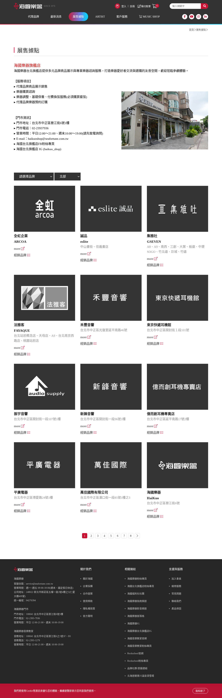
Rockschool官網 (135, 653)
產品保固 (176, 608)
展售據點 (201, 29)
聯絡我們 (176, 601)
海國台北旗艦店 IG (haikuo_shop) (38, 149)
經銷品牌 (20, 255)
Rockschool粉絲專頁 (137, 661)
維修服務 (176, 586)
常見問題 (176, 593)
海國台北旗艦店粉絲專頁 (140, 586)
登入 (123, 6)
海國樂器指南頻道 (137, 601)
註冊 (132, 6)
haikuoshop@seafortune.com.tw (48, 138)
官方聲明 (88, 616)
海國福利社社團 (135, 593)
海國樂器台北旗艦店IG (139, 631)
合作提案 (88, 593)
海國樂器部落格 (135, 616)
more (17, 248)
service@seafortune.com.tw (39, 583)
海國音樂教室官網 (137, 638)
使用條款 (88, 601)
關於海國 (88, 578)
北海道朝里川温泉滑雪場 (140, 676)
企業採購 (88, 586)
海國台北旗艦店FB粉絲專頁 (35, 144)
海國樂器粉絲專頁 (137, 578)
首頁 (191, 29)
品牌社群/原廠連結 (137, 668)
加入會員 (176, 578)
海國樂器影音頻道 (137, 608)
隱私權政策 (89, 608)
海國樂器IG (133, 623)
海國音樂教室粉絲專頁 (139, 646)
